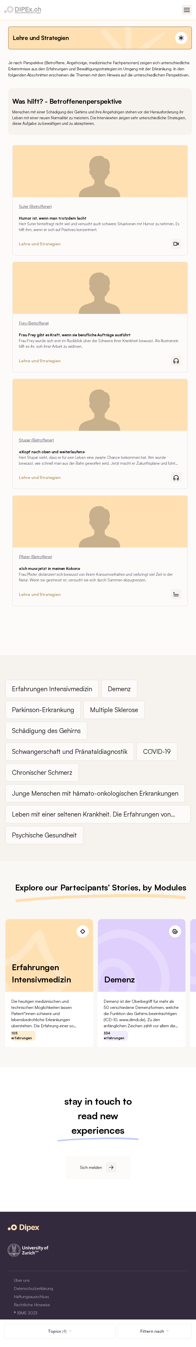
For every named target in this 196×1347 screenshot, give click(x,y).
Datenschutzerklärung (33, 1288)
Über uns (22, 1280)
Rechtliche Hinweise (32, 1304)
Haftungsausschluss (31, 1296)
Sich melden (91, 1167)
